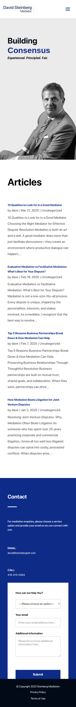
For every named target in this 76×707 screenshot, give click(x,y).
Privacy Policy (38, 692)
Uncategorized (51, 210)
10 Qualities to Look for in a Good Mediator (35, 205)
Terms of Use (38, 698)
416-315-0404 (16, 574)
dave (15, 210)
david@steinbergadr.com (22, 553)
